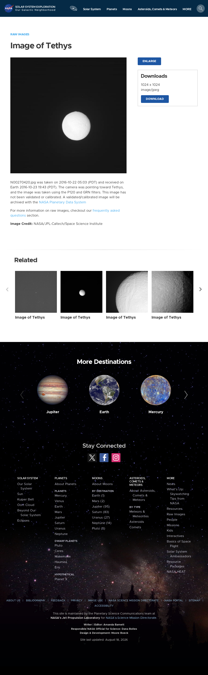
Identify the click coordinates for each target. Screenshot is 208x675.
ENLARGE (149, 61)
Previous (7, 289)
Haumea (61, 562)
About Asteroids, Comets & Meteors (142, 495)
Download (155, 99)
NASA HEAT (176, 571)
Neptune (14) (102, 523)
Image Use (95, 600)
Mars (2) (98, 501)
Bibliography (35, 600)
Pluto (59, 545)
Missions (173, 525)
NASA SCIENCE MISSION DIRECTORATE (134, 600)
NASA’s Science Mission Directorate (131, 618)
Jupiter (52, 412)
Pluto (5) (98, 528)
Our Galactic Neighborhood (35, 11)
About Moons (102, 484)
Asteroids (136, 521)
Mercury (155, 412)
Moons (97, 478)
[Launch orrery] (73, 9)
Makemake (63, 556)
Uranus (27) (101, 517)
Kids (170, 530)
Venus (59, 501)
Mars (58, 512)
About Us (13, 600)
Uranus (60, 528)
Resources (174, 508)
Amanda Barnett (113, 624)
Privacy (76, 600)
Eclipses (23, 520)
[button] (187, 9)
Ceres (59, 551)
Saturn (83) (100, 512)
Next (201, 289)
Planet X (61, 579)
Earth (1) (98, 495)
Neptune (61, 534)
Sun (20, 494)
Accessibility (104, 606)
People (172, 519)
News (171, 484)
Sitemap (194, 600)
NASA (9, 8)
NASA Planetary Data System (62, 202)
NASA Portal (173, 600)
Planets (61, 478)
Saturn (60, 523)
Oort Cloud (25, 505)
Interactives (175, 536)
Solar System (27, 478)
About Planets (65, 484)
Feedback (58, 600)
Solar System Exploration (35, 5)
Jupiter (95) (101, 506)
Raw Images (19, 34)
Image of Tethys (30, 317)
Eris (57, 567)
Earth (104, 412)
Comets (135, 527)
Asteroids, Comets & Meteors (137, 481)
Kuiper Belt (25, 499)
